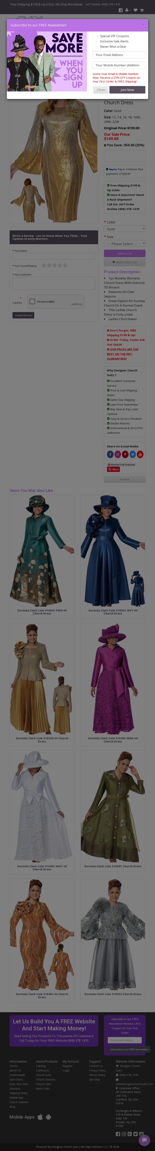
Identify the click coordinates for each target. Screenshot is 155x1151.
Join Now (127, 89)
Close (101, 89)
